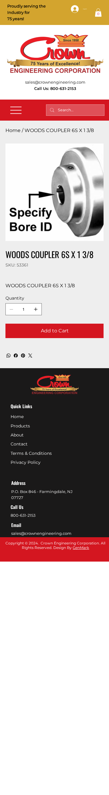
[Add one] (36, 309)
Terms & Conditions (31, 453)
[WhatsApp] (8, 356)
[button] (98, 12)
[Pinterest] (23, 356)
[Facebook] (16, 356)
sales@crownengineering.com (55, 82)
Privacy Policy (26, 462)
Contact (19, 444)
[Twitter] (30, 356)
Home (17, 416)
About (17, 435)
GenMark (81, 547)
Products (20, 426)
